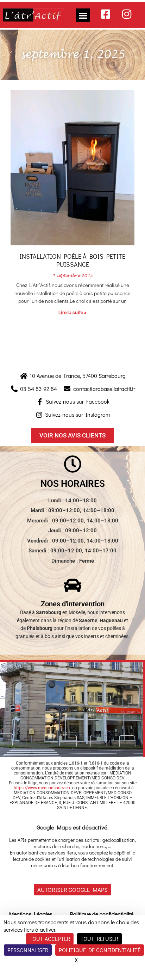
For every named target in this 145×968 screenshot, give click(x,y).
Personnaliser (27, 950)
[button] (83, 15)
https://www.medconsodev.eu (42, 787)
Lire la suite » (72, 312)
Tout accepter (50, 938)
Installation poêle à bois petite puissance (72, 260)
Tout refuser (99, 938)
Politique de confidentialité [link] (99, 950)
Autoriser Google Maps (72, 890)
